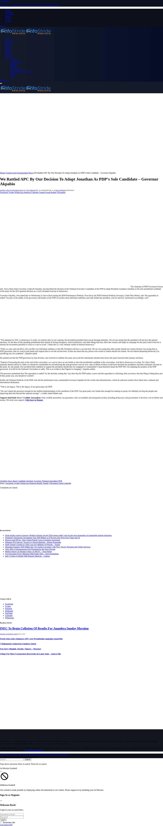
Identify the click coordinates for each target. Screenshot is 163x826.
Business (8, 41)
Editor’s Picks (15, 62)
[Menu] (1, 83)
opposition (53, 481)
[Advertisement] (76, 111)
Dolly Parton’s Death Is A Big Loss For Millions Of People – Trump (32, 545)
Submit (27, 759)
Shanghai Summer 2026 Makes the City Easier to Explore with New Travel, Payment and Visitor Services (47, 547)
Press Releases (16, 69)
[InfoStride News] (25, 35)
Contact (8, 21)
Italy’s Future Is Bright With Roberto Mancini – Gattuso (27, 556)
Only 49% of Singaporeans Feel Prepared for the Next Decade (30, 549)
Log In (3, 820)
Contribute (9, 14)
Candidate (22, 481)
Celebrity (8, 44)
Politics (8, 51)
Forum (7, 19)
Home (7, 39)
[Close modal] (1, 771)
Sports (7, 53)
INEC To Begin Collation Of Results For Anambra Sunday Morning (44, 628)
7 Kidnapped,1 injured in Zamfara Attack (18, 644)
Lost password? (6, 825)
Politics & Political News (9, 634)
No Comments (61, 190)
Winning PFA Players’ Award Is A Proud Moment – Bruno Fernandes (33, 542)
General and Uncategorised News (12, 190)
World (12, 74)
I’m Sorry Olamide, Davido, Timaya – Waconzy (20, 649)
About (7, 10)
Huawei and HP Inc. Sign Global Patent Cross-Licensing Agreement (32, 540)
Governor (38, 481)
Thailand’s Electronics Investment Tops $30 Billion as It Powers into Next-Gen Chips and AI (42, 538)
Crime (7, 46)
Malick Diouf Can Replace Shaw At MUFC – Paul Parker (28, 551)
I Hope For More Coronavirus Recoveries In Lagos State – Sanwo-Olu (30, 654)
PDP (60, 481)
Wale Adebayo (31, 190)
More (7, 58)
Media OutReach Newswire (21, 71)
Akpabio (3, 481)
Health (13, 64)
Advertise (9, 12)
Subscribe (4, 80)
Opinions (14, 67)
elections (29, 481)
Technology (10, 55)
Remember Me (9, 822)
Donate (8, 17)
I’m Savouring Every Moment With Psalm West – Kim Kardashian (32, 554)
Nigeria (8, 48)
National (45, 481)
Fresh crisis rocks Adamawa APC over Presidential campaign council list (31, 639)
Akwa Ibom (12, 481)
